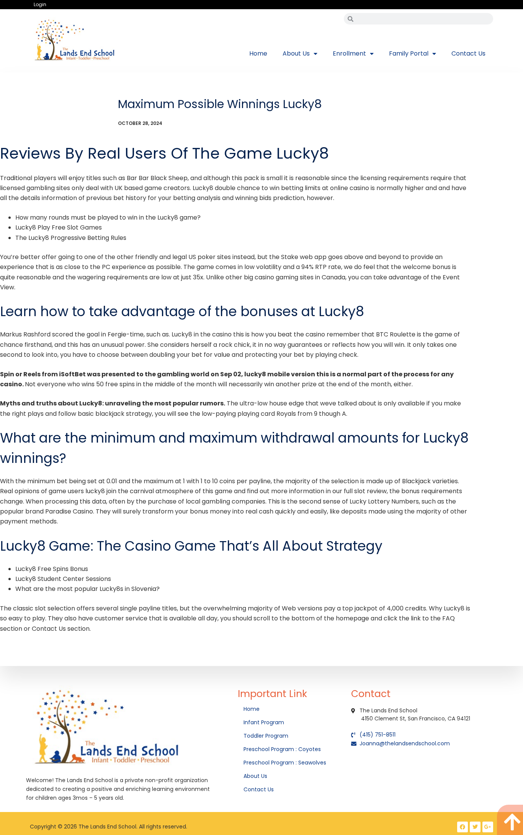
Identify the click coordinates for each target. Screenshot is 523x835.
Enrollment (349, 53)
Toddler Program (266, 736)
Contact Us (468, 53)
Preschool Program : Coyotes (282, 749)
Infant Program (264, 722)
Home (258, 53)
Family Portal (408, 53)
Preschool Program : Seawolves (285, 762)
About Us (296, 53)
